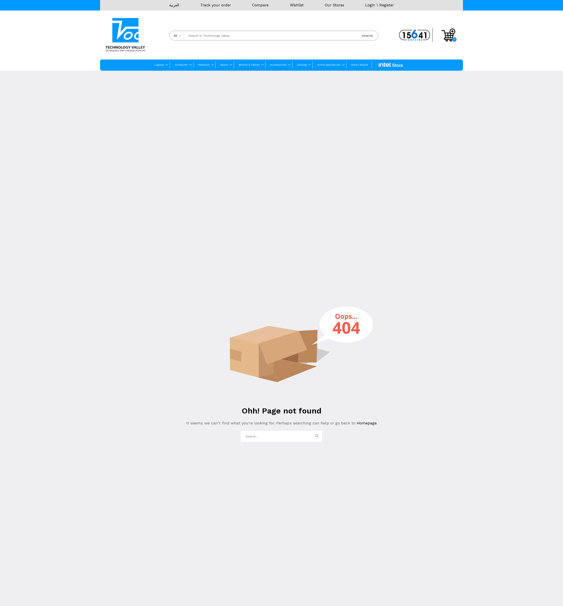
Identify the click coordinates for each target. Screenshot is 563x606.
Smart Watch (359, 64)
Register (386, 5)
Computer (181, 64)
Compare (260, 5)
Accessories (278, 64)
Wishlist (297, 5)
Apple (224, 64)
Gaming (302, 64)
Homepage (366, 423)
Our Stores (334, 5)
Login (370, 5)
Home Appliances (328, 64)
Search (367, 35)
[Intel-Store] (391, 65)
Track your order (215, 5)
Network (204, 64)
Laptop (159, 64)
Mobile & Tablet (249, 64)
